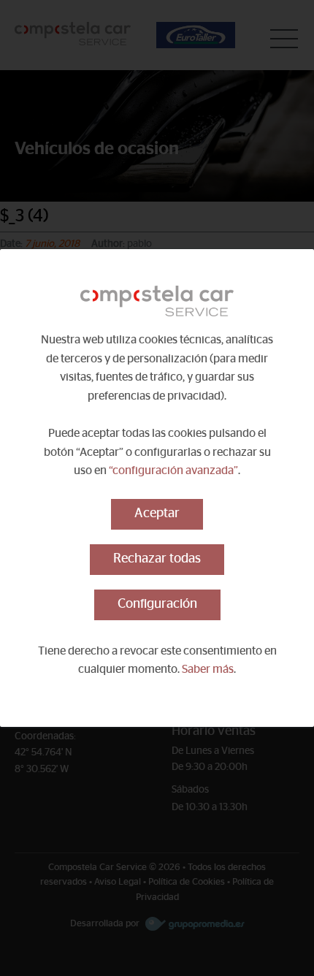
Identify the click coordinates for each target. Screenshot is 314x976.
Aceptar (157, 513)
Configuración (157, 604)
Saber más (208, 669)
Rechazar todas (157, 558)
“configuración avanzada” (173, 470)
